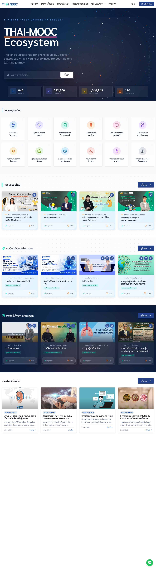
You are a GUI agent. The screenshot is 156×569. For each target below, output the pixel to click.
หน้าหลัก (34, 4)
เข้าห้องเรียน (148, 4)
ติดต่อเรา (112, 4)
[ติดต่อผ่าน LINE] (149, 562)
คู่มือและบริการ (97, 4)
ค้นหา (66, 75)
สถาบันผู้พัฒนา (63, 4)
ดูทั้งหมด (144, 185)
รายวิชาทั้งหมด (47, 4)
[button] (20, 265)
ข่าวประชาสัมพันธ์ (80, 4)
